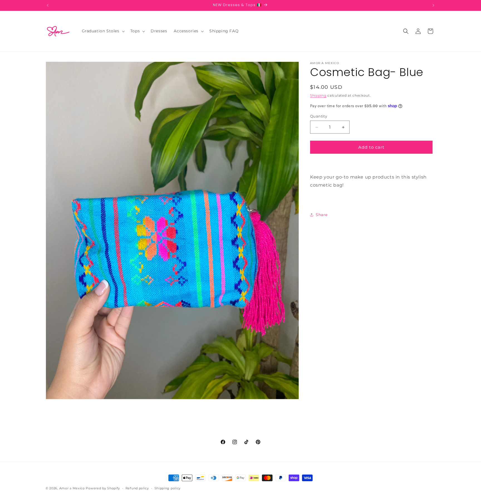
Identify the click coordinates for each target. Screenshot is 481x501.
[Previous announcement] (47, 5)
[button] (102, 31)
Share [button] (322, 214)
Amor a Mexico (72, 488)
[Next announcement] (433, 5)
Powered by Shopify (103, 488)
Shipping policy (167, 488)
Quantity (318, 116)
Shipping (318, 95)
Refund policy (137, 488)
